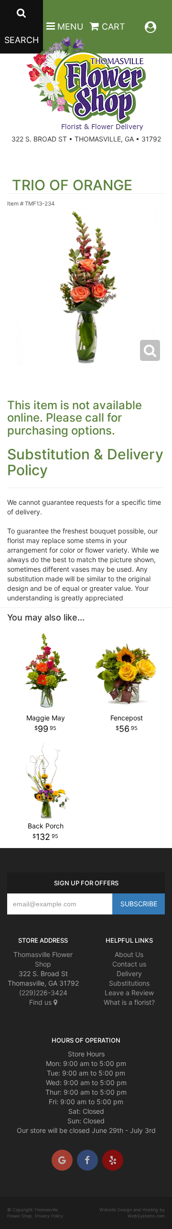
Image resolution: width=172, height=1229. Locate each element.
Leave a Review (129, 993)
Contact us (129, 964)
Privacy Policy (49, 1215)
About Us (129, 954)
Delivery (129, 973)
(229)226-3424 (43, 993)
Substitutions (129, 983)
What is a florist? (129, 1002)
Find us (41, 1002)
